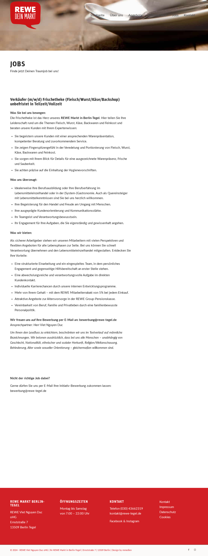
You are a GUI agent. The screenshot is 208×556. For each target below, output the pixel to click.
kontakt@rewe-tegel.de (125, 513)
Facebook (116, 521)
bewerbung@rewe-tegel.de (98, 320)
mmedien (127, 550)
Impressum (166, 507)
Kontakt (164, 502)
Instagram (132, 521)
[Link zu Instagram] (195, 550)
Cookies (165, 517)
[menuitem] (97, 15)
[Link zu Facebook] (189, 550)
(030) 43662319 (131, 508)
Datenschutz (167, 512)
